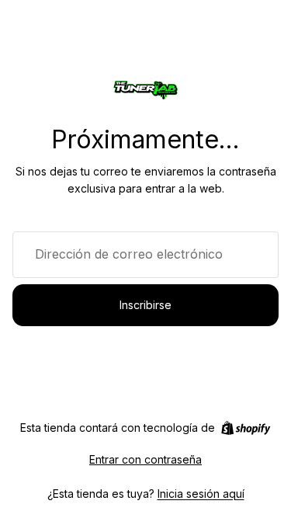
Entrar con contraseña (145, 459)
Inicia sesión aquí (201, 493)
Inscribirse (145, 304)
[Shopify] (245, 428)
